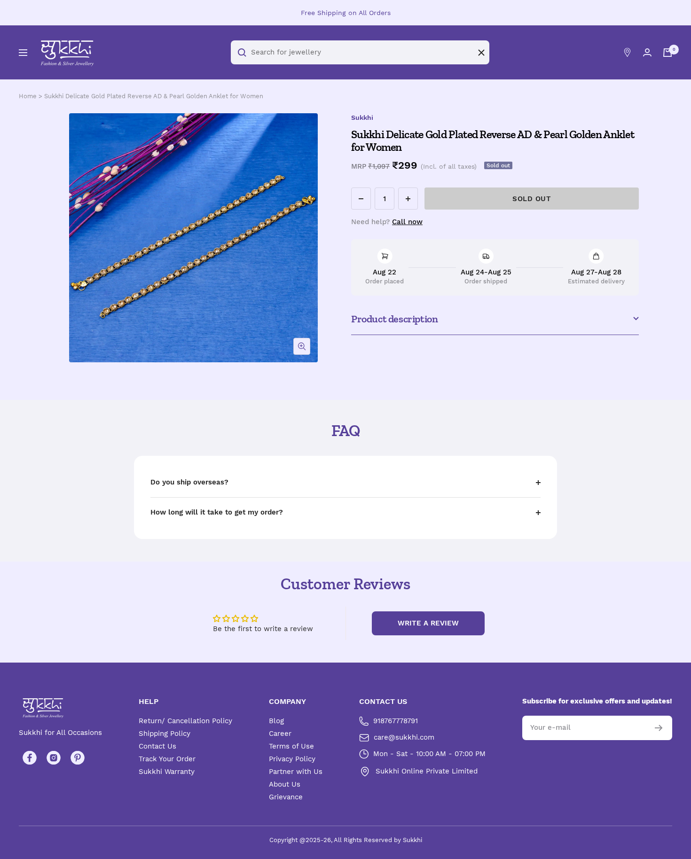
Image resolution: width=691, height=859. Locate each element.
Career (280, 733)
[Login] (647, 52)
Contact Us (157, 746)
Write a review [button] (428, 623)
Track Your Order (167, 759)
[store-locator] (627, 52)
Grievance (286, 797)
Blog (276, 721)
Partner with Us (295, 771)
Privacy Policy (292, 759)
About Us (284, 784)
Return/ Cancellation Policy (185, 721)
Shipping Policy (164, 733)
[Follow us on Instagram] (53, 757)
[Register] (659, 728)
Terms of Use (291, 746)
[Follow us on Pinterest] (77, 757)
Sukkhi (362, 117)
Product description (394, 318)
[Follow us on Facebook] (29, 757)
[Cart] (667, 52)
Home (28, 96)
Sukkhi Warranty (167, 771)
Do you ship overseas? (189, 482)
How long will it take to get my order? (216, 512)
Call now (407, 222)
